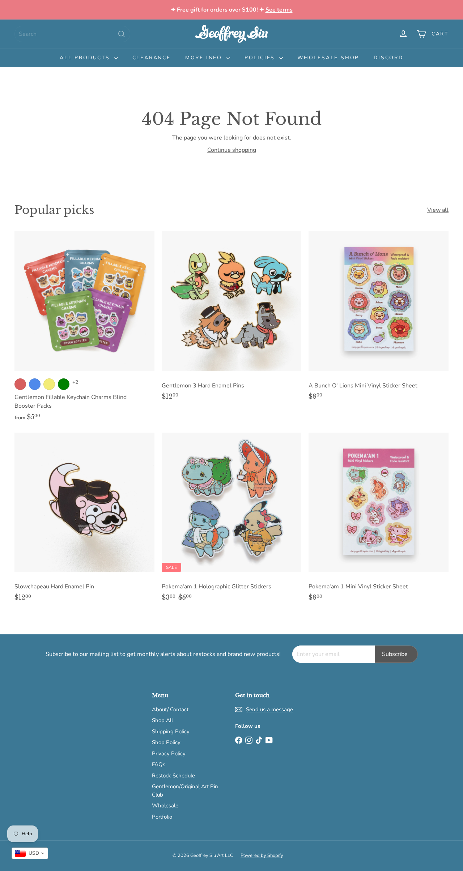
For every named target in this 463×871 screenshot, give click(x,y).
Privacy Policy (169, 753)
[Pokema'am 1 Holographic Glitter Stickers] (232, 521)
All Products (86, 57)
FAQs (158, 764)
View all (438, 210)
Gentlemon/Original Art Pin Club (185, 790)
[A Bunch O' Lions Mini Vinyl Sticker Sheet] (379, 319)
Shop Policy (166, 742)
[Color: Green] (63, 384)
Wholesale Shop (328, 57)
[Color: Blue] (35, 384)
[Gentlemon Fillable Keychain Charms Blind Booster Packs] (84, 330)
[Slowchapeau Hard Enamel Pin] (84, 521)
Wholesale (165, 805)
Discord (388, 57)
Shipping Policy (171, 731)
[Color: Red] (20, 384)
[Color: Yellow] (49, 384)
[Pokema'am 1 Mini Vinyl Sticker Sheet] (379, 521)
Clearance (151, 57)
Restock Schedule (173, 775)
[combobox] (72, 34)
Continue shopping (231, 150)
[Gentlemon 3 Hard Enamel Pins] (232, 319)
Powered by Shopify (262, 855)
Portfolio (162, 816)
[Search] (121, 34)
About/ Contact (170, 709)
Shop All (162, 720)
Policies (261, 57)
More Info (205, 57)
